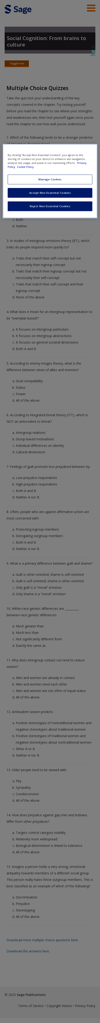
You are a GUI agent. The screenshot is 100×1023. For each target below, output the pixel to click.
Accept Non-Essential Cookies (50, 192)
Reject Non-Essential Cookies (50, 206)
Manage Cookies (50, 179)
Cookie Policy (25, 167)
